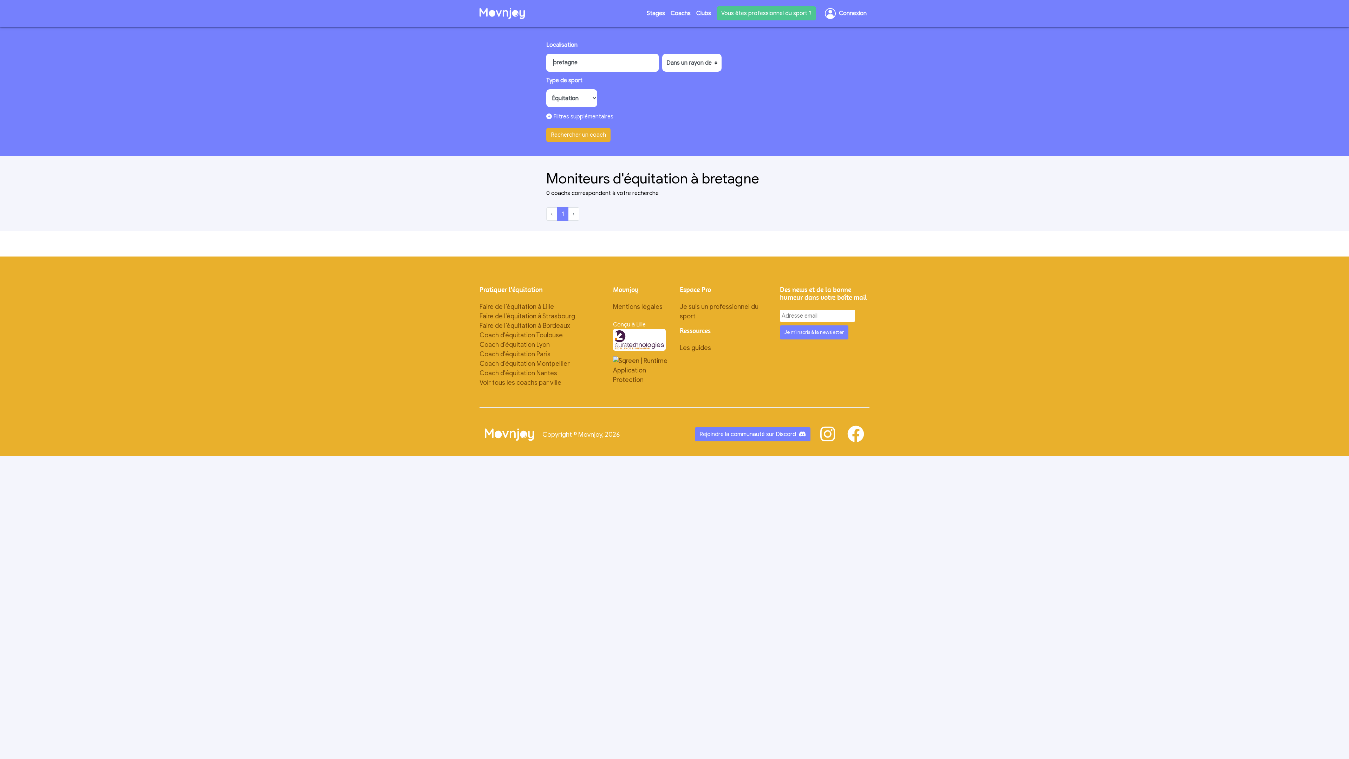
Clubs (703, 13)
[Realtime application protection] (641, 370)
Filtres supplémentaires (582, 116)
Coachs (681, 13)
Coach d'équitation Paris (515, 354)
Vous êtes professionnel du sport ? (766, 13)
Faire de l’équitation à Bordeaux (525, 326)
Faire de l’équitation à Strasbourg (527, 316)
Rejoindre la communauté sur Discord (747, 434)
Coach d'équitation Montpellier (525, 364)
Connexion (853, 13)
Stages (656, 13)
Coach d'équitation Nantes (518, 373)
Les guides (695, 348)
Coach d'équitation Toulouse (521, 335)
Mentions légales (638, 307)
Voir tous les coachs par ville (520, 383)
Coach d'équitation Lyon (515, 345)
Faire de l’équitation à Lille (517, 307)
